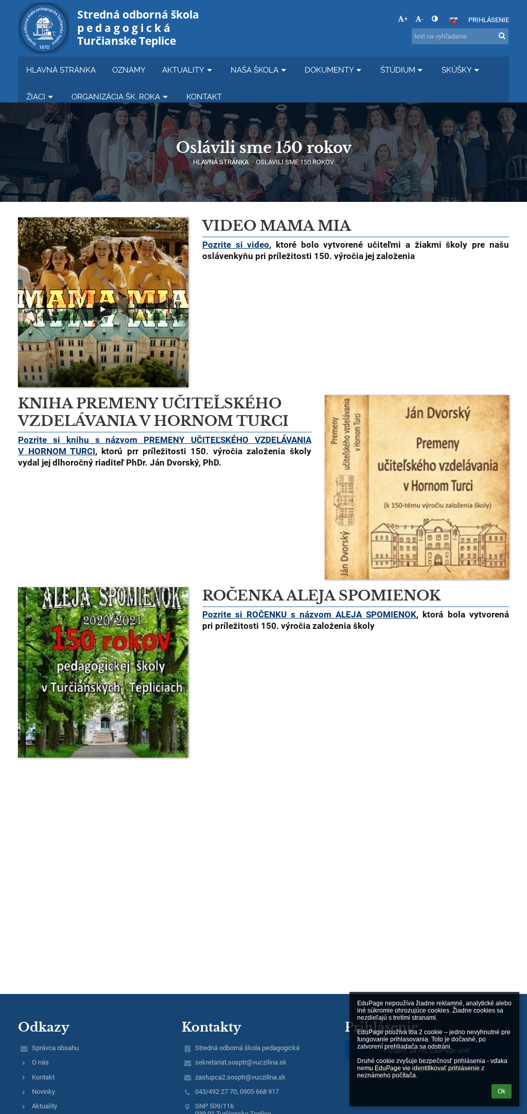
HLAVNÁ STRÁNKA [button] (61, 69)
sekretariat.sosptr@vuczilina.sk (241, 1062)
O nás (40, 1062)
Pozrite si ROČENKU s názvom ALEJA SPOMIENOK (309, 614)
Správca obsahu (55, 1048)
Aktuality (44, 1106)
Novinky (43, 1091)
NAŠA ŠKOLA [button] (254, 69)
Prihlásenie (488, 20)
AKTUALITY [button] (183, 69)
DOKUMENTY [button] (329, 69)
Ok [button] (501, 1091)
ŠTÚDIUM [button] (397, 69)
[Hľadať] (502, 35)
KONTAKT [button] (204, 96)
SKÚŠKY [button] (457, 69)
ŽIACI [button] (35, 96)
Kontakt (43, 1077)
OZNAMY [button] (129, 69)
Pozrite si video (235, 244)
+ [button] (406, 19)
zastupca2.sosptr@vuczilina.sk (240, 1077)
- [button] (422, 19)
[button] (434, 18)
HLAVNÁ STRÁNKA (221, 162)
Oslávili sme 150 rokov (295, 162)
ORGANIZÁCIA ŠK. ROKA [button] (116, 96)
